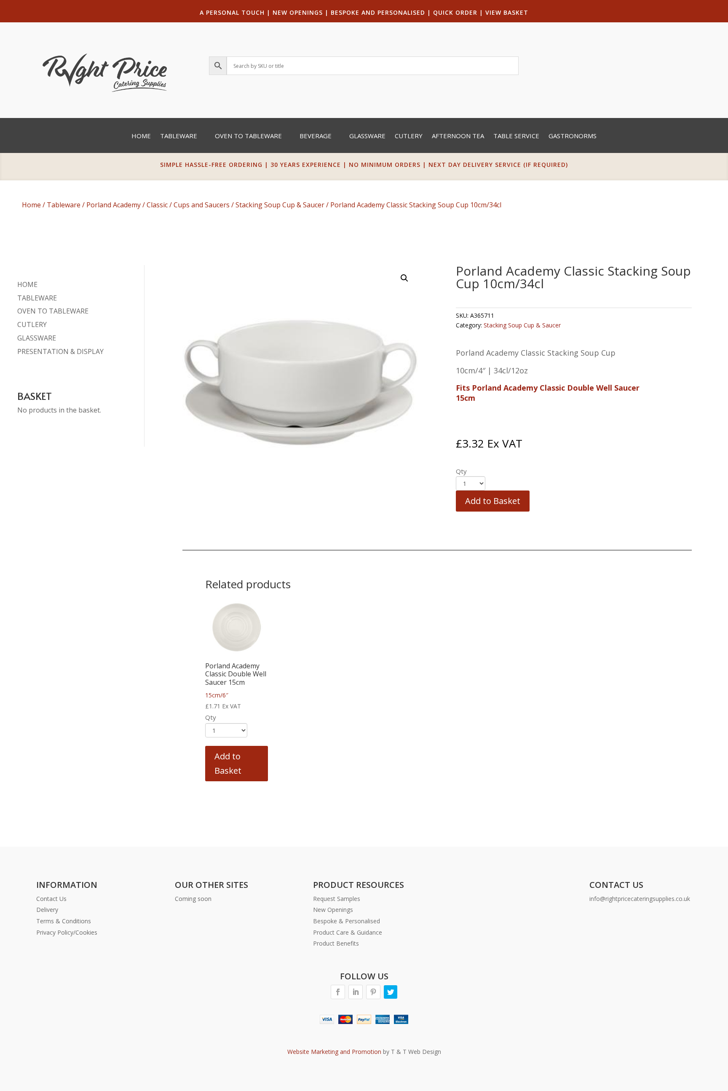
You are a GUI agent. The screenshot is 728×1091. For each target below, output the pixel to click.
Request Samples (336, 899)
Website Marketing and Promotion (334, 1052)
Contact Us (51, 899)
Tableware (178, 136)
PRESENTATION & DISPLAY (60, 351)
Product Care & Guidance (347, 932)
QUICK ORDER (455, 12)
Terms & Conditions (63, 921)
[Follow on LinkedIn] (355, 992)
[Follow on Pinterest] (373, 992)
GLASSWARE (36, 338)
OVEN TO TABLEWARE (52, 311)
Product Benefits (336, 943)
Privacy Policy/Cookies (66, 932)
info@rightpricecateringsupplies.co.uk (639, 899)
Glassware (367, 136)
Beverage (316, 136)
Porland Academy (113, 204)
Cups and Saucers (202, 204)
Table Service (516, 136)
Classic (157, 204)
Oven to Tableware (248, 136)
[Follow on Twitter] (390, 992)
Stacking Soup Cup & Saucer (280, 204)
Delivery (47, 910)
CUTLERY (32, 324)
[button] (404, 278)
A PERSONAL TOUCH (232, 12)
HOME (27, 284)
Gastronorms (573, 136)
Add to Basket (492, 501)
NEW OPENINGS (298, 12)
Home (141, 136)
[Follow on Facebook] (338, 992)
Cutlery (409, 136)
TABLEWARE (37, 298)
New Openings (333, 910)
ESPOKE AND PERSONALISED (380, 12)
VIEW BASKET (506, 12)
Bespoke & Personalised (346, 921)
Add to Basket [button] (227, 763)
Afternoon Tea (458, 136)
